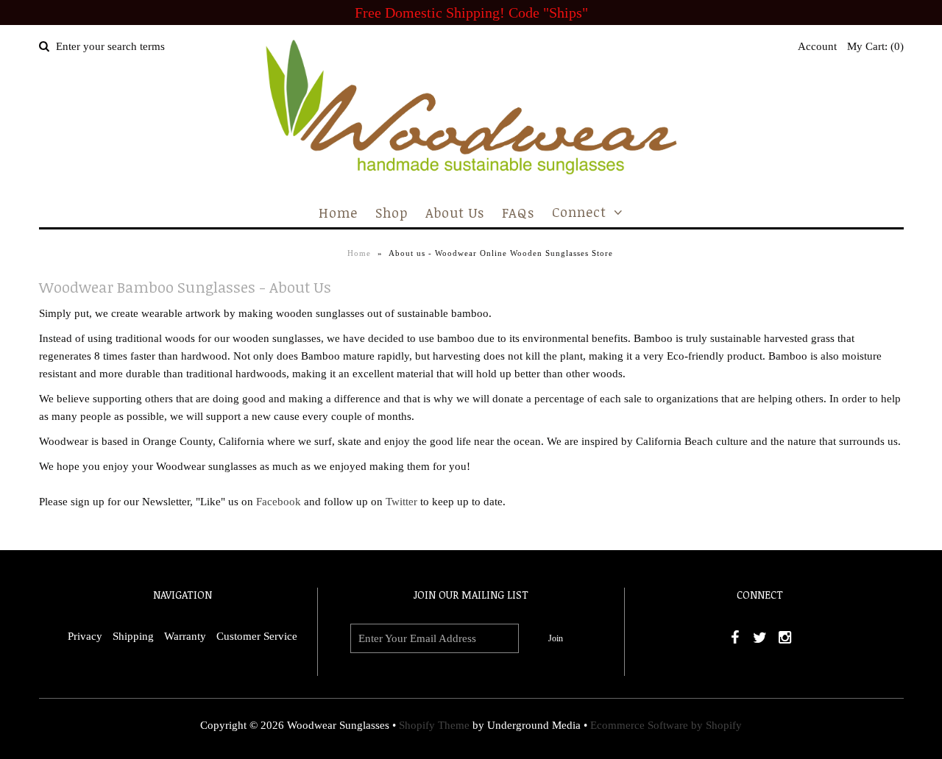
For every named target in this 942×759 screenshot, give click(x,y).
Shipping (133, 636)
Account (817, 46)
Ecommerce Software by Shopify (666, 725)
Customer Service (256, 636)
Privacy (85, 636)
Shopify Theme (434, 725)
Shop (391, 212)
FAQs (518, 212)
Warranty (185, 636)
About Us (454, 212)
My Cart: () (875, 46)
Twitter (401, 501)
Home (338, 212)
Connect (579, 212)
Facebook (278, 501)
